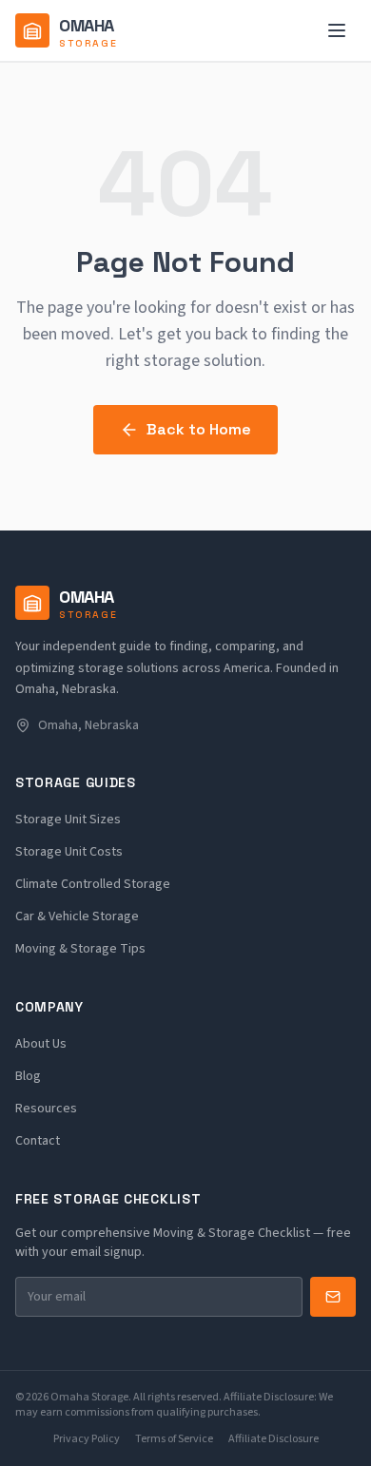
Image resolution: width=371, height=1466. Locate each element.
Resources (46, 1108)
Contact (37, 1140)
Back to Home (198, 429)
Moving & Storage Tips (80, 948)
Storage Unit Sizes (68, 819)
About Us (41, 1043)
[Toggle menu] (337, 30)
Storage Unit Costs (69, 851)
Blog (28, 1076)
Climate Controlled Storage (92, 884)
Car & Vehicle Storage (77, 916)
